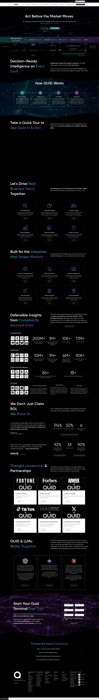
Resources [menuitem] (56, 672)
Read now (19, 501)
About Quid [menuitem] (64, 674)
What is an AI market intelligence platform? (48, 652)
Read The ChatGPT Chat (25, 585)
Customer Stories (35, 4)
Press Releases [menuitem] (65, 678)
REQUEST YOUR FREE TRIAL (80, 4)
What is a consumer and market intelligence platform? (48, 648)
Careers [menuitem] (63, 675)
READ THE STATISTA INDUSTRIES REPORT (59, 455)
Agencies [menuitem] (38, 675)
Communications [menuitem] (40, 674)
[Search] (75, 1)
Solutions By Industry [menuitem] (47, 673)
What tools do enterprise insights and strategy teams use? (48, 656)
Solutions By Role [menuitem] (39, 672)
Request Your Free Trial (44, 28)
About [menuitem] (63, 672)
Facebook (83, 674)
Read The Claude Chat (74, 585)
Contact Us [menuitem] (64, 677)
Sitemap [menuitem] (63, 680)
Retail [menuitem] (46, 676)
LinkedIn (82, 679)
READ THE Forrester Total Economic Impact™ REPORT (69, 434)
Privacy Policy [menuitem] (73, 677)
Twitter (82, 677)
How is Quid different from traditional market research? (48, 659)
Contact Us (70, 1)
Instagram (83, 682)
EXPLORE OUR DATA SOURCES (69, 326)
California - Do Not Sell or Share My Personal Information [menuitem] (73, 681)
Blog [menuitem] (55, 674)
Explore (25, 218)
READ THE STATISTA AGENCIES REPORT (79, 455)
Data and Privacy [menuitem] (73, 672)
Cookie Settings (4, 698)
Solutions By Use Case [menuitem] (31, 673)
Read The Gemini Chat (49, 585)
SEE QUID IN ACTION (55, 28)
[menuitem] (81, 672)
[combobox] (80, 1)
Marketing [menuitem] (38, 685)
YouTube (82, 684)
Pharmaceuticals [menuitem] (48, 675)
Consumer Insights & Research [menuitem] (38, 683)
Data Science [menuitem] (39, 680)
